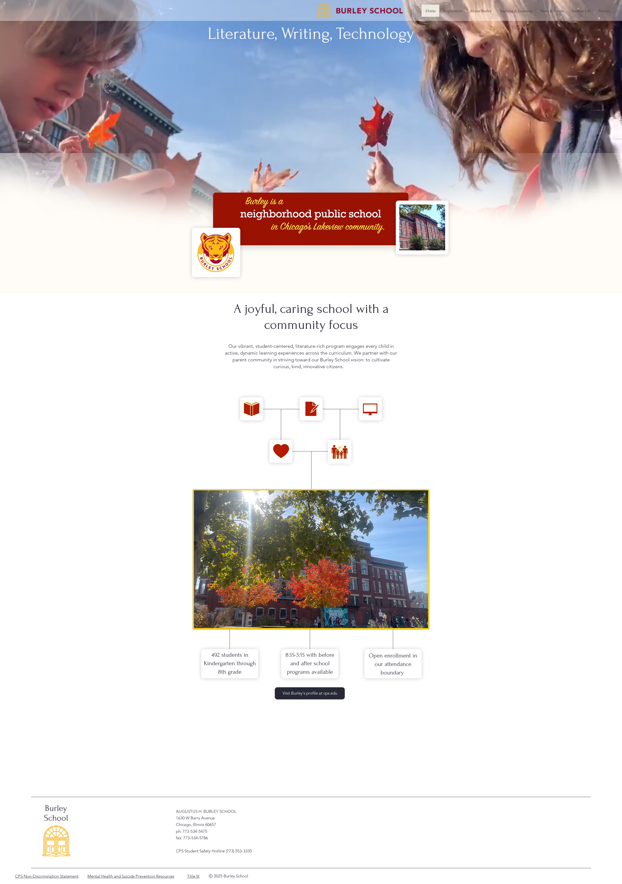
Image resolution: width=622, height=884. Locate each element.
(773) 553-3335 (239, 851)
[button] (480, 11)
